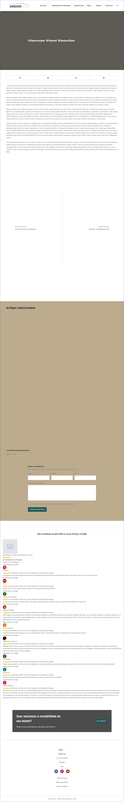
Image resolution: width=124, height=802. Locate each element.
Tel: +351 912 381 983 (62, 758)
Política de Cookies (62, 778)
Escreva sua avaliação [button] (11, 562)
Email (53, 473)
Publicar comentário (37, 509)
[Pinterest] (76, 77)
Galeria (98, 5)
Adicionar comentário (36, 483)
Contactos (109, 5)
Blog (89, 5)
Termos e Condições (62, 786)
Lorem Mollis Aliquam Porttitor (17, 450)
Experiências (79, 5)
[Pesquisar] (117, 5)
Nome (30, 473)
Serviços (43, 5)
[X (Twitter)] (48, 77)
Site (76, 473)
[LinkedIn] (104, 77)
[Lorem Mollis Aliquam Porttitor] (24, 379)
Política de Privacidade (62, 782)
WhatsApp (62, 762)
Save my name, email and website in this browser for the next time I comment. (53, 504)
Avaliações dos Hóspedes (61, 5)
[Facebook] (20, 77)
